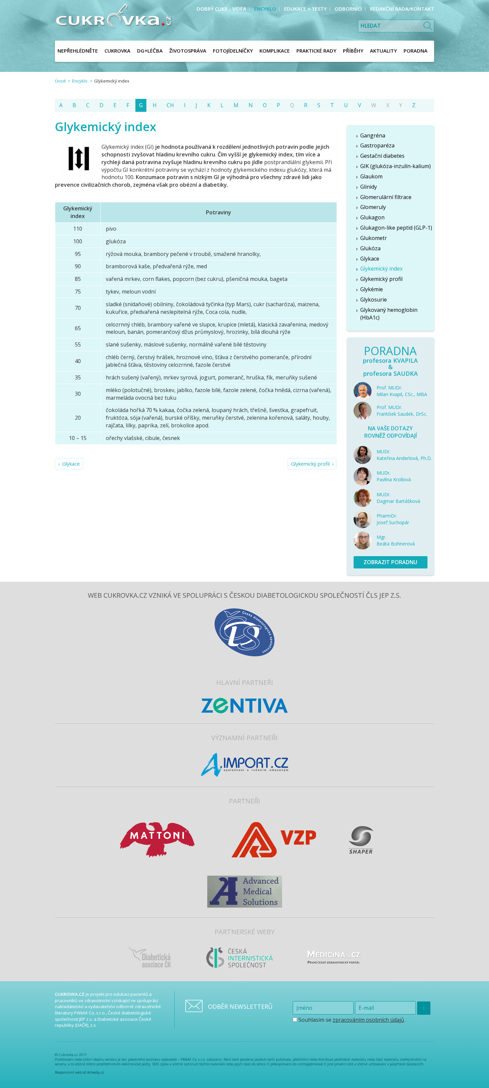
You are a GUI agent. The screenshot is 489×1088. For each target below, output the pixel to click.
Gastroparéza (377, 145)
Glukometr (373, 238)
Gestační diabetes (382, 155)
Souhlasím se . (352, 1019)
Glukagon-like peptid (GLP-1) (396, 227)
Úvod (60, 81)
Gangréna (372, 135)
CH (170, 105)
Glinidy (368, 186)
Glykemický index (381, 268)
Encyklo (79, 81)
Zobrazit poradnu (390, 562)
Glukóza (370, 248)
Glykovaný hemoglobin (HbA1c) (388, 313)
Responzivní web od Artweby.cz (79, 1072)
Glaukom (371, 176)
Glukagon (372, 217)
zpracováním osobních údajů (368, 1019)
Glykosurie (373, 299)
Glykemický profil (310, 463)
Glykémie (371, 289)
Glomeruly (373, 207)
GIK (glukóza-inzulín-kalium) (395, 166)
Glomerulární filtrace (385, 197)
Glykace (71, 463)
